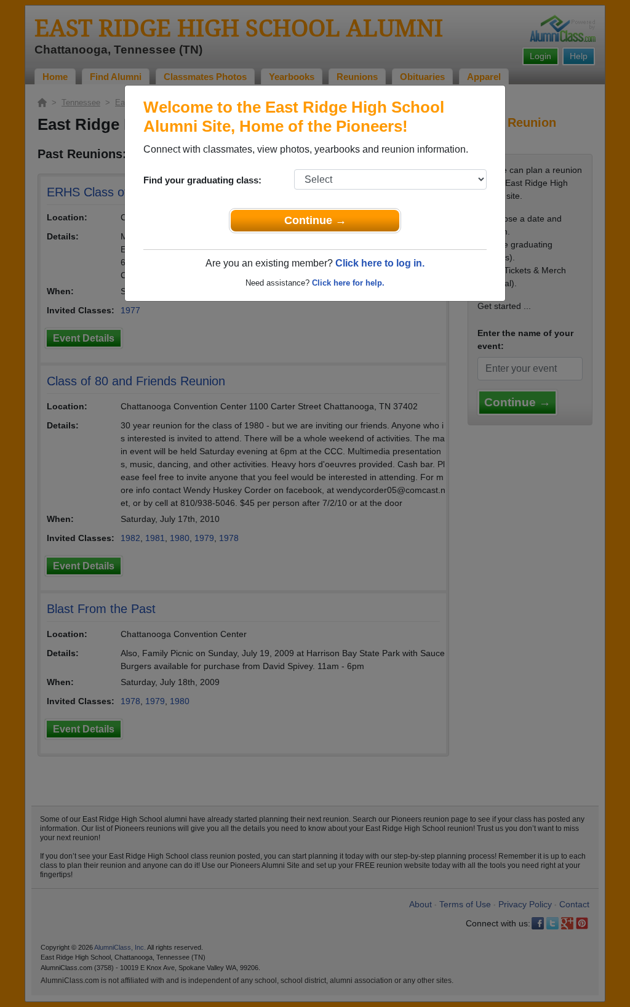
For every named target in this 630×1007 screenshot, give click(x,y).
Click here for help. (348, 282)
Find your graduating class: (202, 180)
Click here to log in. (380, 263)
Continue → (315, 220)
